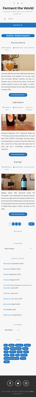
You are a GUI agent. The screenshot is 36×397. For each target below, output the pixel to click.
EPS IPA (5, 309)
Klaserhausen (19, 47)
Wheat (7, 361)
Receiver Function (8, 299)
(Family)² (18, 162)
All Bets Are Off (8, 315)
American (19, 345)
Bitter (6, 348)
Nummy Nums (18, 42)
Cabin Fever (7, 293)
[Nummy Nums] (18, 62)
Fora (31, 391)
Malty (6, 355)
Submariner (18, 102)
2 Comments (30, 47)
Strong (23, 358)
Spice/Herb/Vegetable (11, 358)
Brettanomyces (15, 348)
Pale (12, 355)
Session (23, 355)
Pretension (6, 280)
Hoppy (20, 351)
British (25, 348)
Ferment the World (18, 8)
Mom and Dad (7, 304)
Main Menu (16, 25)
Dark (6, 351)
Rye (17, 355)
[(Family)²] (18, 182)
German (12, 351)
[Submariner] (18, 122)
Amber (11, 345)
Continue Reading (17, 95)
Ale (6, 345)
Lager (26, 351)
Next (30, 224)
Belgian (27, 345)
